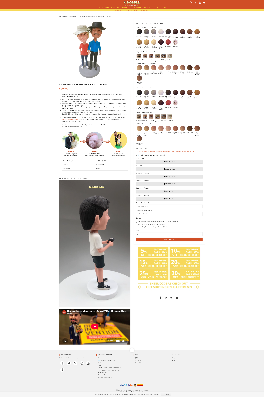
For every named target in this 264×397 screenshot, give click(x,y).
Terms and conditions (105, 377)
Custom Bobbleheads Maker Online (135, 390)
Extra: (138, 218)
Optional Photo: (143, 173)
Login (174, 360)
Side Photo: (141, 166)
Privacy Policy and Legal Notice (108, 370)
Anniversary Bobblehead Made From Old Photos (95, 16)
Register (175, 358)
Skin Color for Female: (147, 63)
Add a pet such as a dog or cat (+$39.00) (151, 224)
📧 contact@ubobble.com (106, 360)
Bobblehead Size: (145, 210)
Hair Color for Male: (146, 88)
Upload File (170, 161)
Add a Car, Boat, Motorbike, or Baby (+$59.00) (153, 227)
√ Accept (166, 394)
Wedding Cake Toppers (131, 8)
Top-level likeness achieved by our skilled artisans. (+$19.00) (158, 221)
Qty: (137, 230)
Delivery (101, 363)
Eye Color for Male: (145, 112)
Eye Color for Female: (147, 52)
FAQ (99, 365)
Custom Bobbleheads (107, 8)
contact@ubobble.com (70, 119)
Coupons (162, 8)
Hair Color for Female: (147, 27)
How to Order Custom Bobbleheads (109, 367)
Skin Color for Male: (146, 124)
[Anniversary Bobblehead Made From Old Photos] (90, 49)
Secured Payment (104, 375)
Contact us (149, 8)
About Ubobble (140, 363)
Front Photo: (141, 158)
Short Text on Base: (144, 203)
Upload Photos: (142, 148)
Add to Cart (169, 239)
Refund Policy (102, 372)
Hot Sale (138, 360)
